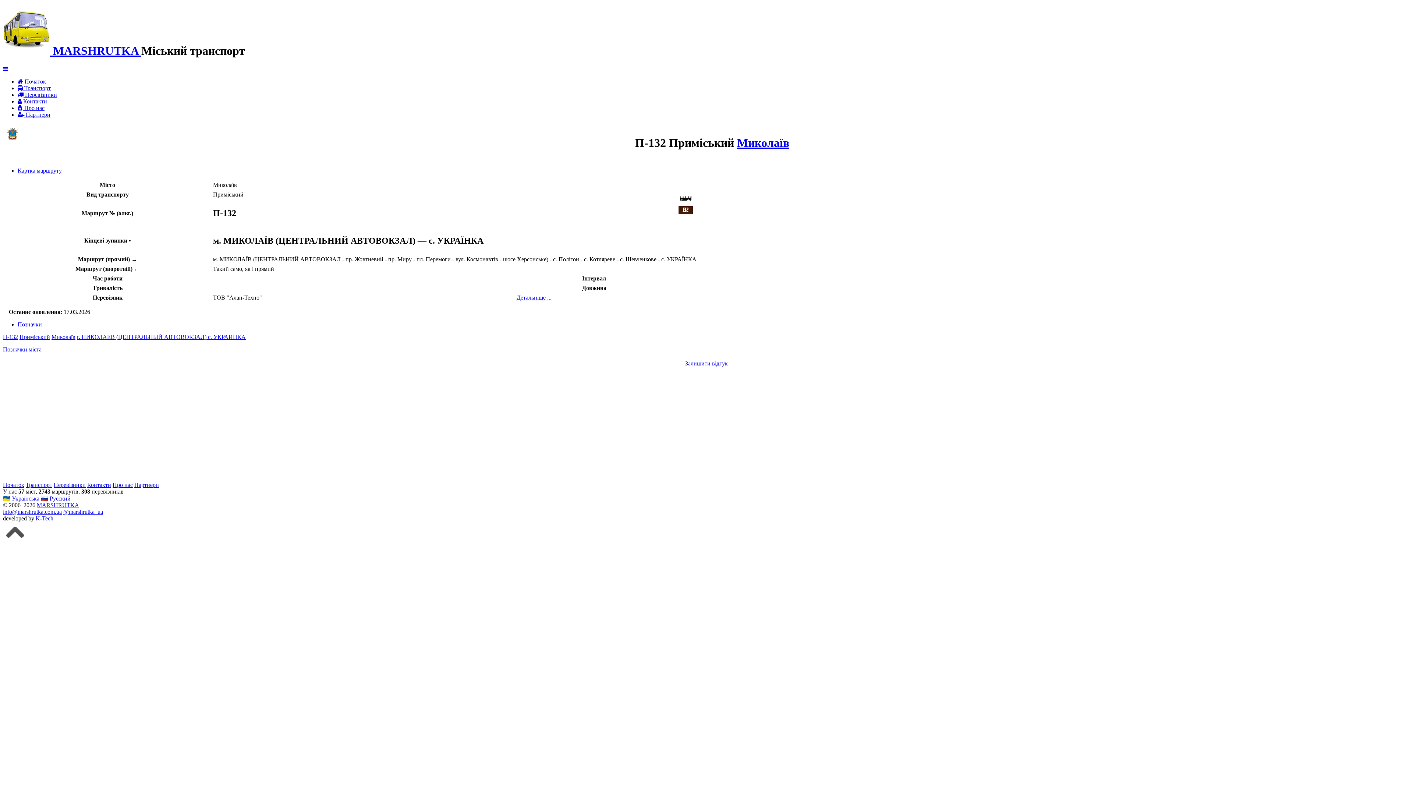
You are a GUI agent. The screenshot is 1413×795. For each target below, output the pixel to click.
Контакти (34, 101)
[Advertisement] (224, 424)
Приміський (35, 337)
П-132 (10, 337)
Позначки (30, 324)
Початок (34, 81)
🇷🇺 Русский (56, 498)
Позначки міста (22, 349)
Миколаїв (763, 142)
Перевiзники (40, 95)
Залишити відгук (706, 363)
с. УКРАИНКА (227, 337)
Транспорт (37, 88)
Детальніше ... (534, 297)
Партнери (37, 115)
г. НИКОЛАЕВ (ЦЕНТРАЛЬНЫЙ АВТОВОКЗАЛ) (142, 337)
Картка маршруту (40, 170)
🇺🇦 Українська (22, 498)
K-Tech (44, 518)
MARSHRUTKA (58, 505)
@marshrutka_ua (83, 512)
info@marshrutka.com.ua (32, 512)
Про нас (34, 108)
